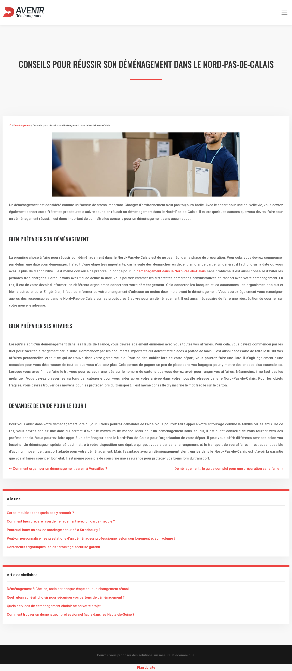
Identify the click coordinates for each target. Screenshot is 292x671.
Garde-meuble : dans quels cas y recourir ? (40, 513)
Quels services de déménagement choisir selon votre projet (54, 606)
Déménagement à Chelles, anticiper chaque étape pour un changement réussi (68, 589)
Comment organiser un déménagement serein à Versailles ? (60, 469)
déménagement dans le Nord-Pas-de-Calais (171, 271)
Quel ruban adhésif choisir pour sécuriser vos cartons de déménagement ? (66, 597)
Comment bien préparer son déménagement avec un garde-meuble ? (61, 521)
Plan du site (146, 667)
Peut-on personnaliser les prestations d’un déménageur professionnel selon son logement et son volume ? (91, 538)
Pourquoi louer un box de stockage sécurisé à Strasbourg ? (53, 530)
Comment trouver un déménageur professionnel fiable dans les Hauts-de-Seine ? (70, 614)
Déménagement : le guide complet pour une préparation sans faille (226, 469)
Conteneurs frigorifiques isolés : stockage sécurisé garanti (53, 547)
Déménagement (22, 125)
